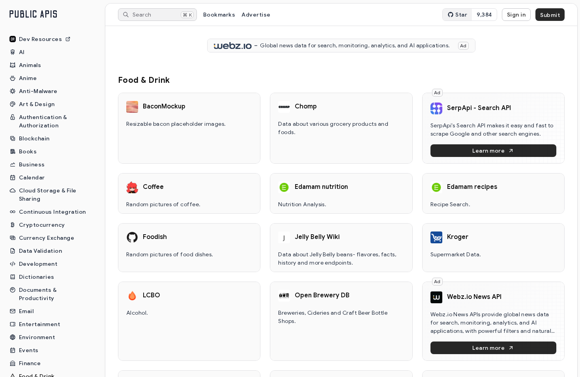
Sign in (516, 14)
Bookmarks (219, 14)
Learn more (488, 150)
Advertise (255, 14)
